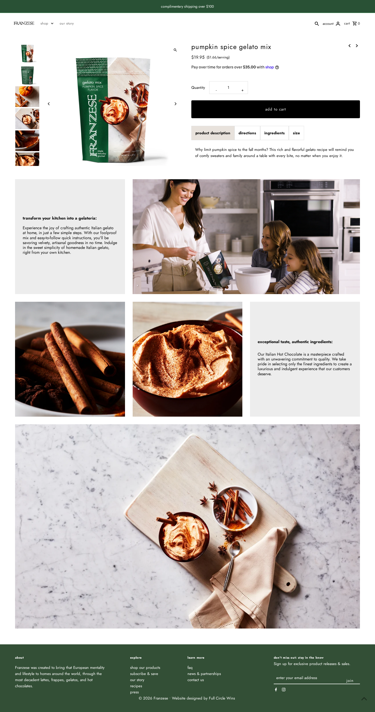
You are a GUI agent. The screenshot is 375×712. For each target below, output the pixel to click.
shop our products (145, 667)
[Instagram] (283, 689)
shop (44, 23)
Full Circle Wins (222, 698)
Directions (247, 133)
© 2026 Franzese (154, 698)
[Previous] (49, 104)
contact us (196, 680)
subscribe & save (144, 674)
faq (190, 667)
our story (67, 23)
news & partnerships (204, 674)
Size (296, 133)
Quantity (198, 87)
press (134, 692)
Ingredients (274, 133)
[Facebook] (275, 689)
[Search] (317, 23)
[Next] (175, 104)
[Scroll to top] (364, 698)
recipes (136, 686)
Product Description (212, 133)
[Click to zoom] (175, 50)
